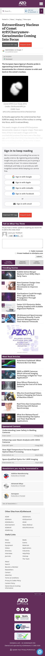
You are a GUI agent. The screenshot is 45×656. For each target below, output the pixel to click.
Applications (26, 548)
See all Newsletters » (10, 504)
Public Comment (37, 251)
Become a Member (11, 567)
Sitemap (25, 556)
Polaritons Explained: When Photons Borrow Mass (29, 361)
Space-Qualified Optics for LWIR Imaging (20, 459)
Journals (8, 556)
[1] (8, 275)
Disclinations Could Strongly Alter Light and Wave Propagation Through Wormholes (29, 296)
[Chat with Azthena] (40, 652)
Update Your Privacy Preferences (23, 650)
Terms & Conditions (12, 578)
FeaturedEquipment (22, 262)
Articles (7, 543)
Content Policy (10, 583)
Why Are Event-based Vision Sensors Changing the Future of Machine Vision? (29, 395)
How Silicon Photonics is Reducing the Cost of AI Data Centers (29, 384)
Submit (39, 256)
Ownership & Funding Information (12, 587)
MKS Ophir (9, 445)
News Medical (27, 525)
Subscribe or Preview (18, 476)
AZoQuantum (27, 519)
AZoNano (8, 519)
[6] (8, 418)
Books (24, 540)
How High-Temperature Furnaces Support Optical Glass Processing (20, 450)
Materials (25, 545)
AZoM (7, 517)
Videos (7, 548)
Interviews (8, 553)
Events (24, 543)
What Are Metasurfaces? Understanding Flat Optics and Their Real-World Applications (28, 417)
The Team (25, 559)
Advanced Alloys (17, 484)
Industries (26, 551)
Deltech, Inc (10, 455)
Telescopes (27, 19)
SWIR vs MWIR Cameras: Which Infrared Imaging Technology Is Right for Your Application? (29, 374)
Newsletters (9, 570)
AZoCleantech (10, 525)
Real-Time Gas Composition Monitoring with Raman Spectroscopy (29, 406)
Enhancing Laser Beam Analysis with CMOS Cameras (21, 441)
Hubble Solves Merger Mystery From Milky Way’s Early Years (28, 274)
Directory (8, 551)
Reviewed (9, 59)
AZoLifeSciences (28, 527)
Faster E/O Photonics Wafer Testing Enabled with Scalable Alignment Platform (30, 306)
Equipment (9, 545)
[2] (8, 286)
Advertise (8, 575)
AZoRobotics (9, 522)
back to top (37, 594)
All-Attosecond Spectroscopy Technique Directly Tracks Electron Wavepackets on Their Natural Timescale (29, 318)
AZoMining (9, 530)
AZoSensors (26, 517)
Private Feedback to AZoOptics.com (30, 253)
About (7, 562)
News (12, 19)
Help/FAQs (26, 553)
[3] (8, 296)
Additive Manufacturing (19, 473)
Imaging (18, 19)
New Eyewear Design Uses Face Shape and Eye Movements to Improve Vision (28, 285)
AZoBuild (8, 527)
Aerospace (15, 494)
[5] (8, 318)
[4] (8, 307)
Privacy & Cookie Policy (13, 581)
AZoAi (24, 522)
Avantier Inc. (10, 463)
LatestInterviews (36, 262)
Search (7, 564)
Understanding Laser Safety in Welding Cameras (19, 431)
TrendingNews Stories (8, 262)
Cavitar (8, 436)
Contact (7, 572)
